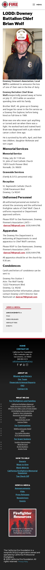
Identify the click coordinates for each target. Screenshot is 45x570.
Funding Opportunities (22, 442)
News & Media (13, 307)
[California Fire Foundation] (10, 7)
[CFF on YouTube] (24, 365)
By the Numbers (22, 447)
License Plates (22, 422)
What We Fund (23, 444)
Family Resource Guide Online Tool (22, 406)
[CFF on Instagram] (27, 365)
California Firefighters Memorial (22, 404)
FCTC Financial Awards (22, 435)
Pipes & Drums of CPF (22, 420)
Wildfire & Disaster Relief (22, 429)
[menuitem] (22, 312)
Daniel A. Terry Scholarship (22, 413)
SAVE (22, 431)
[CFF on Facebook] (17, 365)
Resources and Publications (22, 415)
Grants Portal (22, 449)
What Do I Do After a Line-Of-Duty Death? (22, 409)
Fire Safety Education (22, 433)
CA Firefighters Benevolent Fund (22, 411)
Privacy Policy (23, 561)
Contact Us (22, 349)
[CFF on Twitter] (21, 365)
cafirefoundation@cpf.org (22, 361)
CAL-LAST (22, 417)
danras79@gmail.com (14, 225)
